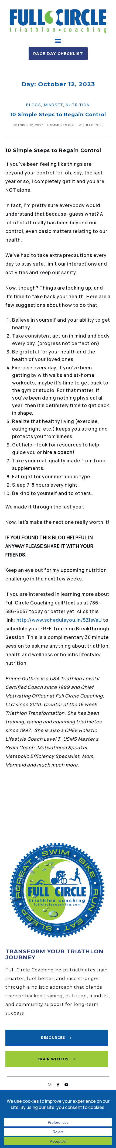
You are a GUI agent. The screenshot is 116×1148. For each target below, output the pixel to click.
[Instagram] (49, 1084)
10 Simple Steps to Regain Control (58, 115)
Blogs (33, 104)
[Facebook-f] (58, 1084)
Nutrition (78, 104)
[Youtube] (66, 1084)
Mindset (53, 104)
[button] (58, 40)
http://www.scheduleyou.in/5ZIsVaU (59, 620)
